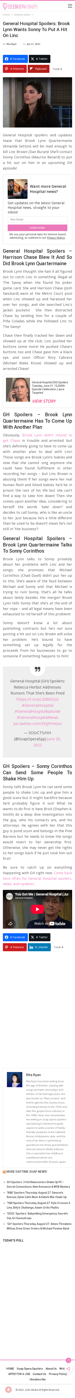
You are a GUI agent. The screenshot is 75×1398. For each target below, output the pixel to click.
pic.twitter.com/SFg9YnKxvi (37, 723)
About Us (51, 1368)
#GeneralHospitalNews (37, 717)
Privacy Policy (58, 1374)
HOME (10, 1368)
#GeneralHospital (37, 705)
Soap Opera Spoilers (30, 1368)
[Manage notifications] (8, 1389)
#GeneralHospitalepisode (37, 711)
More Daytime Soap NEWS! (26, 1171)
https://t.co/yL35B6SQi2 (37, 699)
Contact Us (39, 1374)
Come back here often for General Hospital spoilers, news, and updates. (37, 878)
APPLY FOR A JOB (19, 1374)
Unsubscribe (38, 1379)
